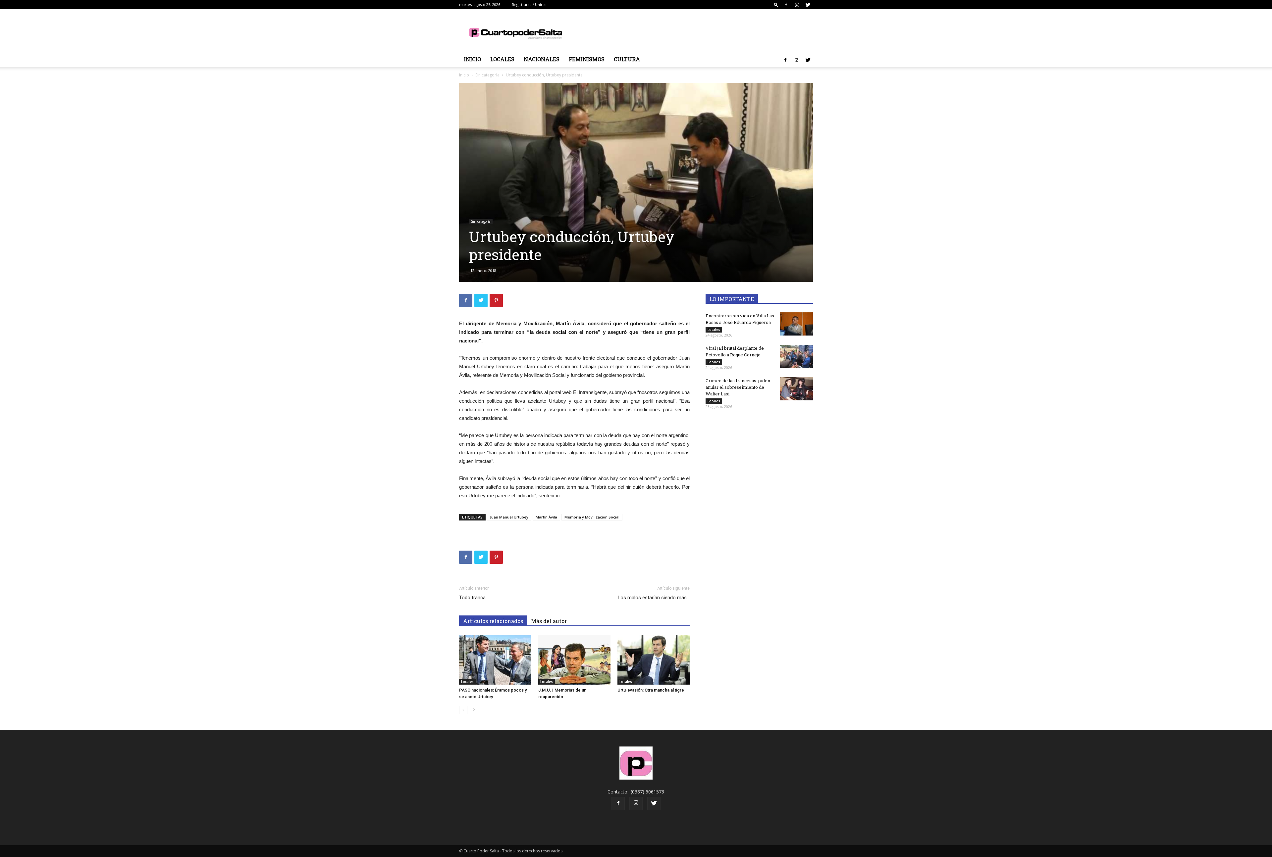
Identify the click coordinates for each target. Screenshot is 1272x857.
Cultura (627, 59)
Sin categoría (487, 75)
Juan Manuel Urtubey (509, 517)
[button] (776, 4)
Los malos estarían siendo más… (654, 598)
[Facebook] (786, 4)
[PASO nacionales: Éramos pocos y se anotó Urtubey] (495, 660)
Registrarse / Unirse (529, 4)
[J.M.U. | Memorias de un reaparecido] (574, 660)
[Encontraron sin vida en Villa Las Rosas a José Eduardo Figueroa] (796, 324)
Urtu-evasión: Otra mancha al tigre (650, 690)
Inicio (472, 59)
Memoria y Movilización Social (591, 517)
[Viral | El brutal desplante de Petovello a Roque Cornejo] (796, 356)
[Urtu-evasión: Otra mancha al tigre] (653, 660)
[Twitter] (808, 4)
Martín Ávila (546, 517)
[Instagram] (797, 4)
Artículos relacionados (493, 620)
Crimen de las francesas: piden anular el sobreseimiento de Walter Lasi (738, 387)
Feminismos (587, 59)
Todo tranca (472, 598)
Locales (502, 59)
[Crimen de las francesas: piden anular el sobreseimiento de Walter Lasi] (796, 388)
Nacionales (541, 59)
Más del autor (549, 620)
